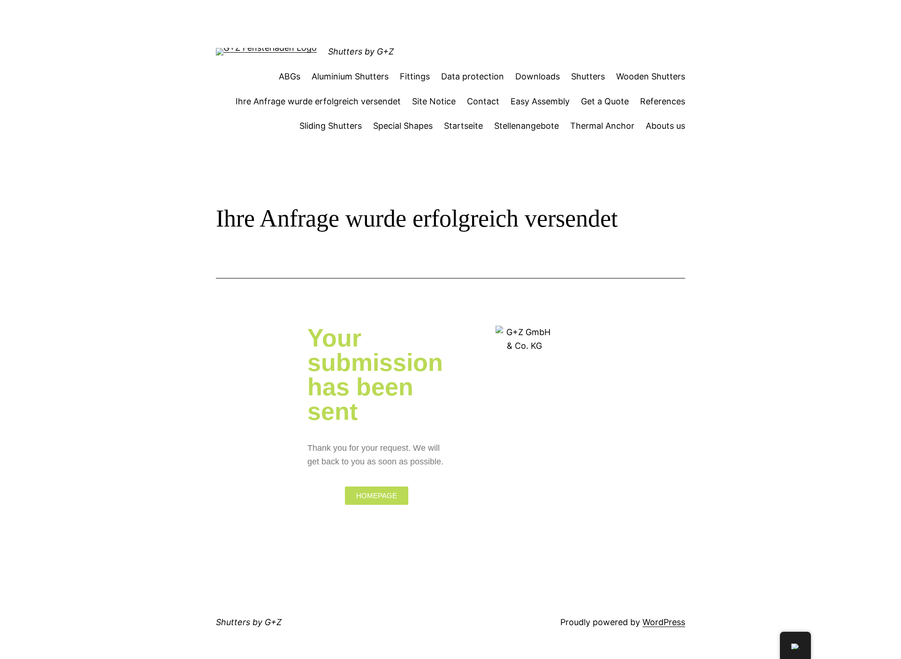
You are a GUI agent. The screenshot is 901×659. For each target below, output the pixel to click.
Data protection (472, 76)
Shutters (588, 76)
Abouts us (665, 126)
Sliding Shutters (330, 126)
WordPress (663, 622)
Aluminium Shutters (350, 76)
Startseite (463, 126)
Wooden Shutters (650, 76)
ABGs (289, 76)
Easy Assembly (540, 101)
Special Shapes (403, 126)
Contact (483, 101)
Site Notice (434, 101)
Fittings (415, 76)
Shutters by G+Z (361, 51)
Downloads (537, 76)
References (662, 101)
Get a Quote (605, 101)
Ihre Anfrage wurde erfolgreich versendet (318, 101)
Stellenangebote (526, 126)
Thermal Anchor (602, 126)
